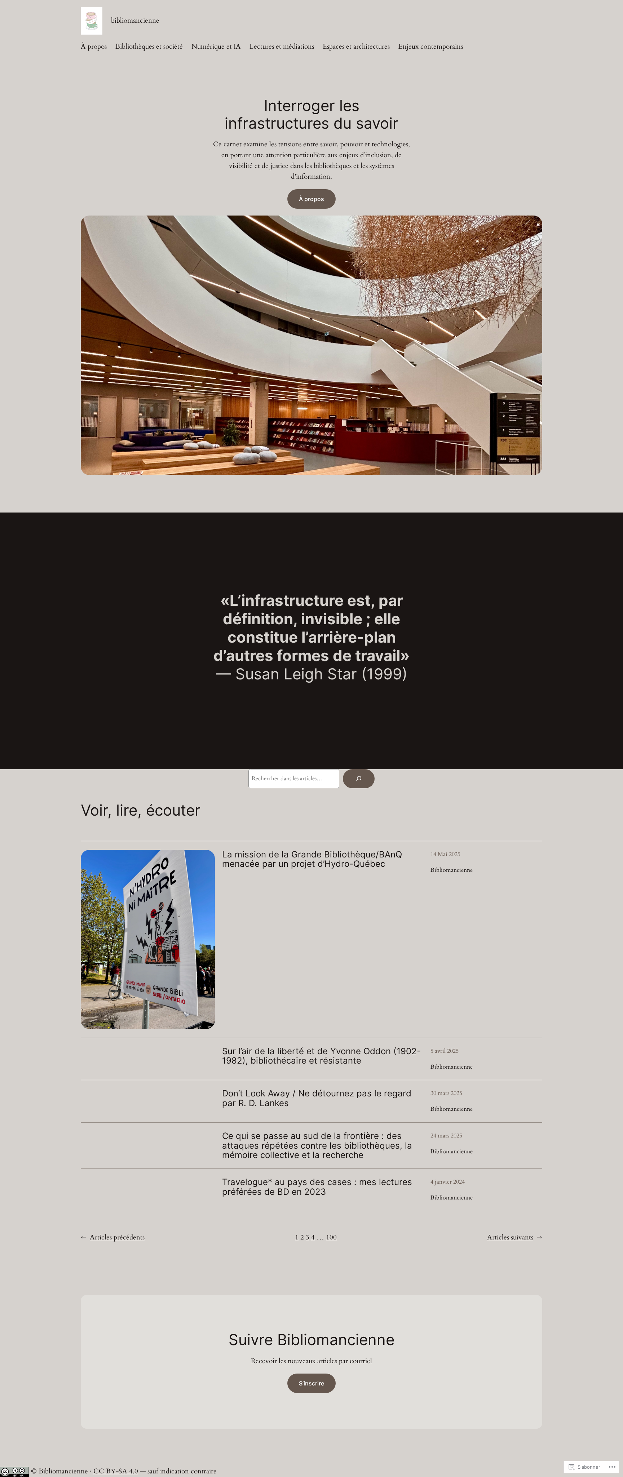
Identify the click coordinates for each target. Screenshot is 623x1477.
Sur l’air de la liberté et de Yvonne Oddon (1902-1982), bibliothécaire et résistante (321, 1056)
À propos (311, 199)
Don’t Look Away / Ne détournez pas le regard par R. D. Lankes (316, 1098)
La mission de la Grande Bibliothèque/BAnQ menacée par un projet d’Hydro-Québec (312, 859)
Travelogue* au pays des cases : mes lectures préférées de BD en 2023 (317, 1187)
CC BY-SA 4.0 (115, 1471)
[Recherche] (359, 778)
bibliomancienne (135, 20)
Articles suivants (514, 1237)
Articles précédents (113, 1237)
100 (331, 1237)
